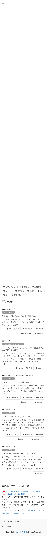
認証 (41, 291)
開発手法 (17, 295)
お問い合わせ (7, 526)
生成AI (32, 291)
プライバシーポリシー (10, 522)
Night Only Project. (20, 532)
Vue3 (30, 368)
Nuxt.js (20, 368)
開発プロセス (38, 439)
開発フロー (27, 333)
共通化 (26, 287)
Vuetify (40, 368)
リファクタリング (12, 287)
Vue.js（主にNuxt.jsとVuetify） (13, 344)
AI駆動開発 (28, 329)
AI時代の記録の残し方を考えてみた (16, 417)
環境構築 (21, 291)
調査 (7, 295)
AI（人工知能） (8, 312)
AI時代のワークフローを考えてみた (16, 382)
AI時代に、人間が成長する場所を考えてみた (19, 316)
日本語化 (9, 291)
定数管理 (37, 287)
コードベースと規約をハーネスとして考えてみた (21, 454)
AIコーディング (14, 329)
